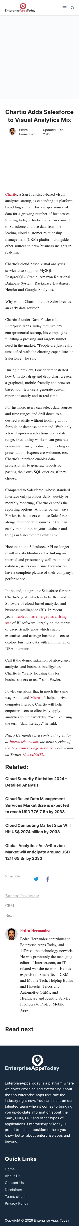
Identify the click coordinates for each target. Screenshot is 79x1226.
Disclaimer (13, 1189)
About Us (12, 1176)
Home (10, 1169)
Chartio (11, 194)
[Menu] (64, 8)
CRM (9, 905)
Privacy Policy (16, 1203)
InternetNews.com (24, 741)
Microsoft (38, 697)
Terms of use (15, 1196)
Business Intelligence (22, 895)
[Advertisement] (39, 57)
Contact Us (14, 1182)
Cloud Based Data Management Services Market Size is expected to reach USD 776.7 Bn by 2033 (37, 805)
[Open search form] (72, 7)
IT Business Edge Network (32, 747)
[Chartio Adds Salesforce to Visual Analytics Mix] (36, 879)
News (9, 915)
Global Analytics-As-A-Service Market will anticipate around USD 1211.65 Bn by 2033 (37, 852)
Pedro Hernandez (27, 132)
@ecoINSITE (33, 754)
